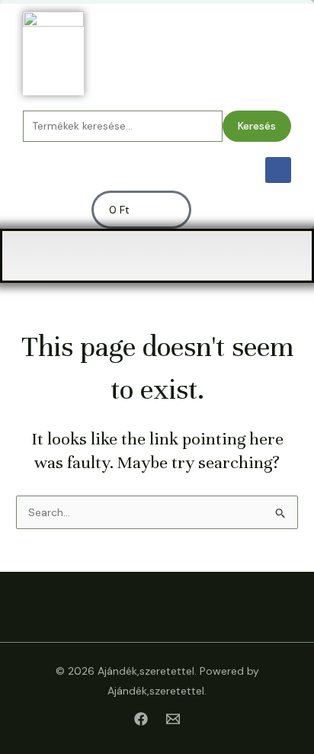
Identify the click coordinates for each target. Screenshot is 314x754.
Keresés (257, 126)
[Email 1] (173, 719)
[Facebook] (141, 719)
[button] (157, 256)
